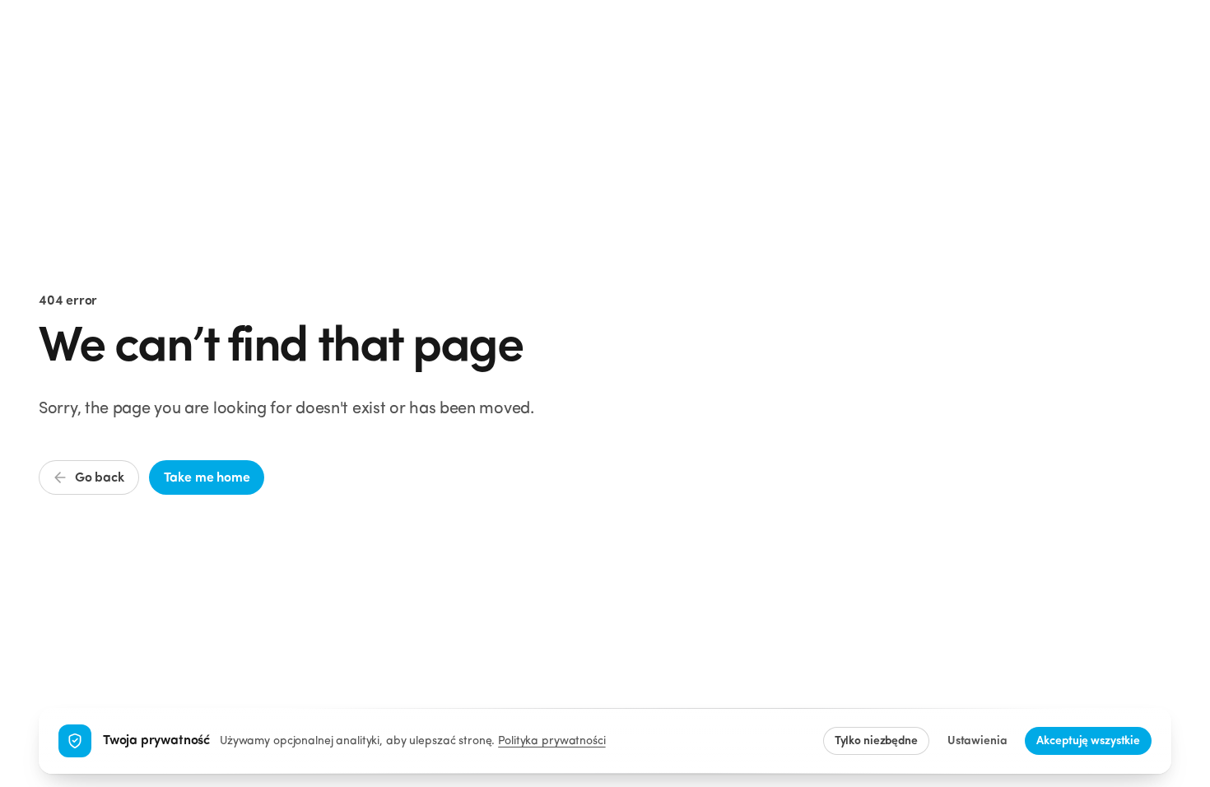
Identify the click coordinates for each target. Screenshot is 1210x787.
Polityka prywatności (551, 741)
